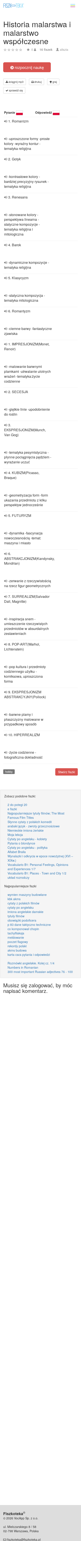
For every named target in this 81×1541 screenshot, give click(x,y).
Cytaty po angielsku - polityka (28, 847)
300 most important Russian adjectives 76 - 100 (40, 972)
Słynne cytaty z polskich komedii (30, 822)
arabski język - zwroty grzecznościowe (34, 826)
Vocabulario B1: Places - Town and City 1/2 (37, 873)
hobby (9, 772)
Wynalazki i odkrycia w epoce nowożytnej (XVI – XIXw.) (40, 858)
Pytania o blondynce (21, 843)
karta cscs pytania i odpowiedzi (29, 954)
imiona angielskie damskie (25, 912)
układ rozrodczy (18, 877)
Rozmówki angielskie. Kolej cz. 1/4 (31, 963)
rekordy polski (17, 946)
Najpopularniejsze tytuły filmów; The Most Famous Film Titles (36, 815)
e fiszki (12, 809)
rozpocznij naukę (29, 67)
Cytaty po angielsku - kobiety (27, 839)
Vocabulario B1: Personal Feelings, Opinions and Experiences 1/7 (38, 866)
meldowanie (16, 937)
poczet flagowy (18, 942)
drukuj (38, 82)
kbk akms (14, 899)
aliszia (64, 49)
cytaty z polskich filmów (23, 903)
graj (54, 82)
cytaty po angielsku (21, 907)
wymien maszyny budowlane (27, 894)
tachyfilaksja (16, 933)
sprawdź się (15, 90)
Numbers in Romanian (23, 967)
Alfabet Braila (17, 852)
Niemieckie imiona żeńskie (26, 830)
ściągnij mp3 (16, 82)
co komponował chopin (23, 929)
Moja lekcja (15, 834)
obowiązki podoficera (22, 920)
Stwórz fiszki (66, 772)
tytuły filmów (16, 916)
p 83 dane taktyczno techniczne (29, 924)
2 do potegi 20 (17, 805)
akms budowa (17, 950)
